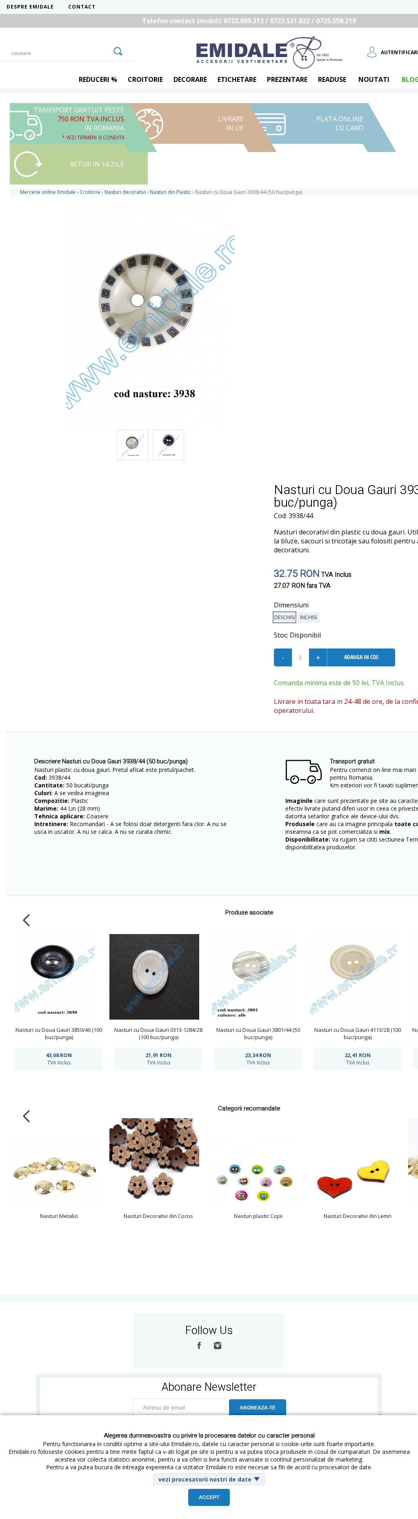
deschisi (284, 617)
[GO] (118, 50)
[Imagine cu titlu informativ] (132, 444)
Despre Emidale (30, 6)
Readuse (332, 79)
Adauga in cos (361, 657)
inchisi (308, 617)
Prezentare (287, 79)
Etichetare (237, 79)
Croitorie (145, 79)
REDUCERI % (98, 79)
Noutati (373, 79)
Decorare (190, 79)
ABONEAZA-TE (258, 1408)
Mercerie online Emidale (48, 192)
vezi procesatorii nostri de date (204, 1479)
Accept (209, 1497)
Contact (82, 6)
